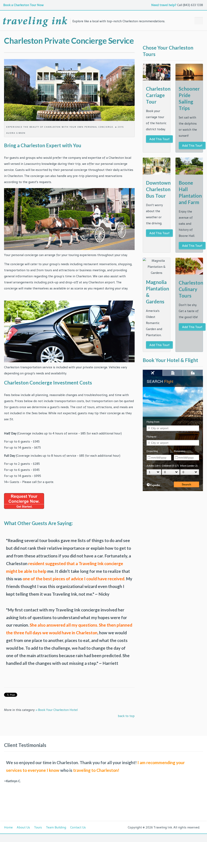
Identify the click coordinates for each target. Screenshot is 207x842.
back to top (126, 715)
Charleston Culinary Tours (191, 289)
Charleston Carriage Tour (158, 95)
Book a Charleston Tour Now (23, 4)
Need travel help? (163, 4)
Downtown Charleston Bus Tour (158, 189)
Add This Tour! (159, 139)
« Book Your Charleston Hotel (57, 709)
